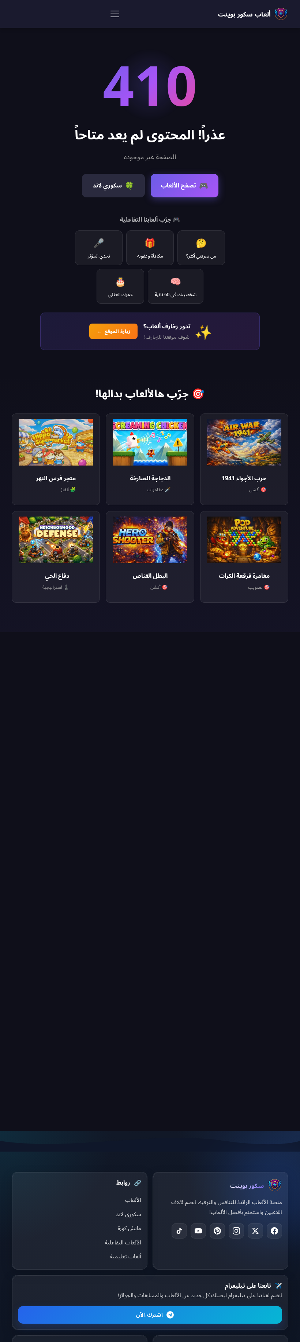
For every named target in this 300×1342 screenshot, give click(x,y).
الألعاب (133, 1199)
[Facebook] (274, 1231)
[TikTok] (179, 1231)
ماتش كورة (129, 1228)
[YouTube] (198, 1231)
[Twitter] (255, 1231)
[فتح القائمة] (115, 14)
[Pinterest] (217, 1231)
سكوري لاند (128, 1214)
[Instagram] (236, 1231)
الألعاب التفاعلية (123, 1242)
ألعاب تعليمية (125, 1256)
